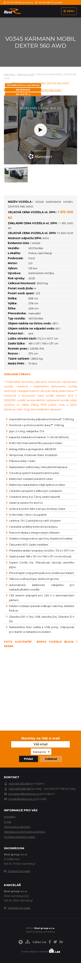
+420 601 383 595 (19, 783)
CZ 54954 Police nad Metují (23, 85)
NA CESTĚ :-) (23, 94)
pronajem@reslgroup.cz (24, 793)
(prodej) (49, 2)
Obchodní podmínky (17, 826)
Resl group (9, 74)
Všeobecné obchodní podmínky (24, 831)
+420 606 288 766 (19, 788)
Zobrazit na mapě (19, 871)
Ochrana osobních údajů (19, 836)
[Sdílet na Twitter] (55, 942)
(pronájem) (19, 2)
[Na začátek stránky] (20, 942)
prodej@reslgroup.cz (22, 798)
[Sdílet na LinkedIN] (61, 942)
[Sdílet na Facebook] (50, 942)
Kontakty (10, 816)
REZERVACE (23, 89)
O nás (7, 821)
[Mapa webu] (27, 942)
